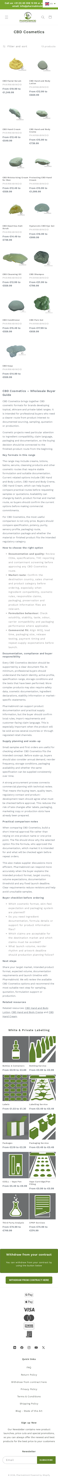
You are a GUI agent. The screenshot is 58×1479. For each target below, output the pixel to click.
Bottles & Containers (14, 1066)
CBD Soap (8, 366)
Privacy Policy (29, 1389)
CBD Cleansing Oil (12, 274)
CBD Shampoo (36, 274)
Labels (6, 1104)
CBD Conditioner (11, 320)
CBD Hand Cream (12, 129)
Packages (7, 1143)
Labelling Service (38, 1104)
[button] (6, 17)
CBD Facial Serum (12, 81)
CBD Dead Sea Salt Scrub (13, 227)
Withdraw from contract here (29, 1382)
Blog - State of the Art (29, 1411)
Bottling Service (37, 1066)
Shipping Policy (29, 1403)
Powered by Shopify (40, 1475)
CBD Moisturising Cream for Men (15, 178)
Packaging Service (39, 1143)
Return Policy (29, 1374)
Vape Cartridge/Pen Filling (39, 1183)
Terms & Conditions (29, 1396)
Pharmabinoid (23, 1475)
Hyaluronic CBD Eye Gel (41, 226)
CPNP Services (37, 1223)
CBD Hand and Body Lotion (39, 82)
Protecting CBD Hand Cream (40, 178)
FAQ (29, 1367)
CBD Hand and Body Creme (39, 130)
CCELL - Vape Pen (12, 1182)
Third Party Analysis (13, 1223)
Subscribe (46, 1460)
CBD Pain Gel (36, 320)
